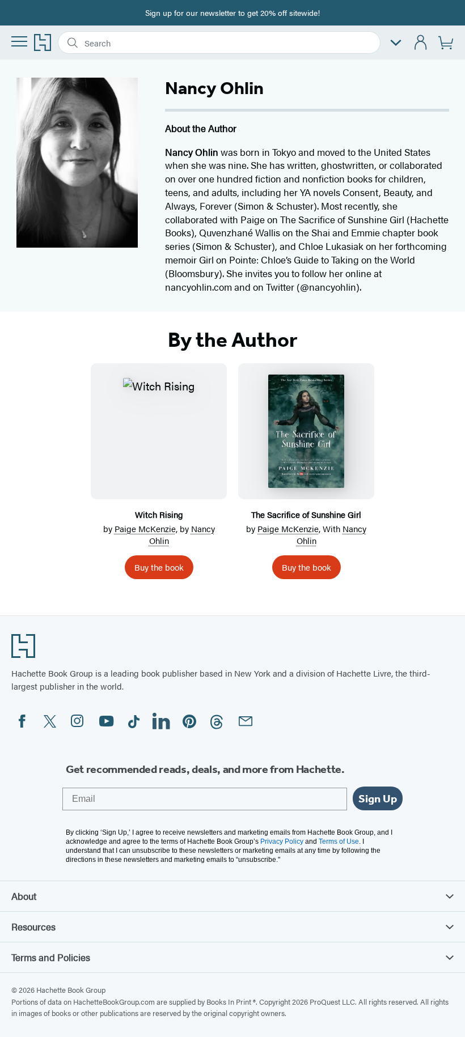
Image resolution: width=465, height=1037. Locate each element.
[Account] (421, 43)
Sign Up (377, 798)
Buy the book (159, 567)
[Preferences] (395, 43)
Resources (33, 926)
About (23, 896)
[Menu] (19, 41)
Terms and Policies (50, 957)
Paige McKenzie (145, 528)
